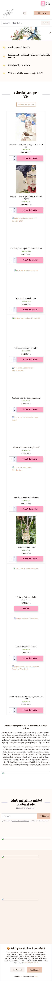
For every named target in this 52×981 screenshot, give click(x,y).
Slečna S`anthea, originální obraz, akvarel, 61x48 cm (26, 197)
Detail (26, 608)
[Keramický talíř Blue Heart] (26, 629)
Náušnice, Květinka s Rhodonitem (26, 497)
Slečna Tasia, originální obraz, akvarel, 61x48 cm (26, 145)
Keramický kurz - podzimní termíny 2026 (26, 248)
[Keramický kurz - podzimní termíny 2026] (26, 231)
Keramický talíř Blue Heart (26, 647)
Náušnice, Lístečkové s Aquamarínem (26, 398)
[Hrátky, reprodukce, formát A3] (26, 331)
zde (36, 976)
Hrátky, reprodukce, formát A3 (26, 348)
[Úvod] (10, 13)
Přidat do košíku (29, 158)
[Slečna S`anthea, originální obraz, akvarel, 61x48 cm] (26, 179)
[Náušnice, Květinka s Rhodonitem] (26, 480)
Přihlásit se (44, 816)
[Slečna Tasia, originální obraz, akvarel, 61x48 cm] (26, 127)
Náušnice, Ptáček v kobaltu (26, 597)
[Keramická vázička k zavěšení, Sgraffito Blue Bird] (26, 679)
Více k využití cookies (30, 962)
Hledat (45, 23)
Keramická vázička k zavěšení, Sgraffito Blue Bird (26, 697)
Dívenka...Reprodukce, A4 (26, 298)
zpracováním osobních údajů (20, 821)
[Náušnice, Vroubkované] (26, 530)
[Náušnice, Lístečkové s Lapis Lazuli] (26, 430)
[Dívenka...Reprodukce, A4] (26, 281)
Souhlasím (34, 970)
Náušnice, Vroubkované (26, 547)
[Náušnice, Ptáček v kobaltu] (26, 580)
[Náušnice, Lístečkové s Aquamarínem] (26, 381)
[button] (49, 32)
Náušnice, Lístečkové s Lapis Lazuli (26, 447)
